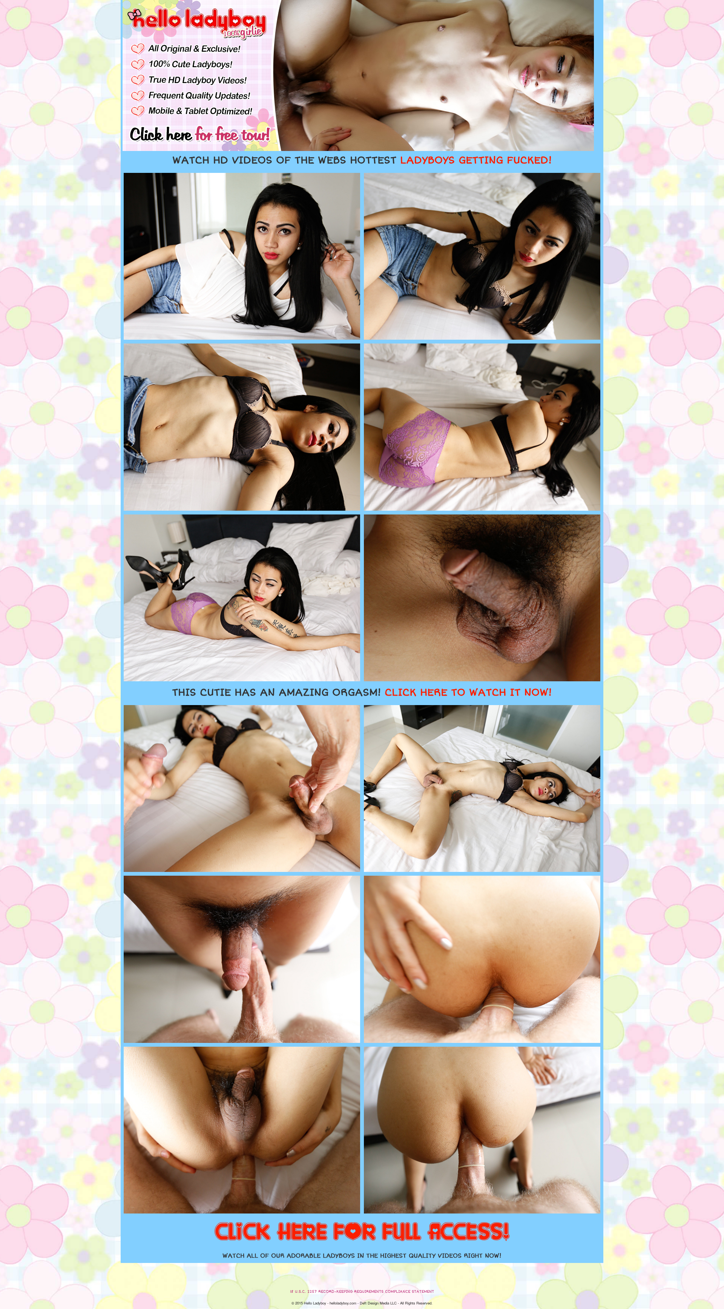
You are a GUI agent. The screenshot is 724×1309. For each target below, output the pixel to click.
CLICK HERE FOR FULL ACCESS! (362, 1232)
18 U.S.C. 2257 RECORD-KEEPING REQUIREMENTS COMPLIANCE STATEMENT (362, 1291)
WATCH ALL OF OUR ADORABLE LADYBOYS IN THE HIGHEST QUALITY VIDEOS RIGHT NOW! (362, 1256)
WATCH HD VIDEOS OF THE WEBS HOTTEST (362, 160)
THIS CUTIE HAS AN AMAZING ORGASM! (362, 692)
